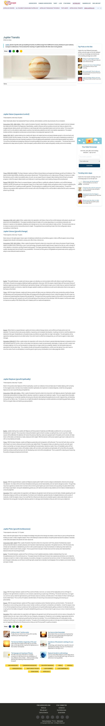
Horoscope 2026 (17, 668)
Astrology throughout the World (50, 8)
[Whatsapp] (13, 51)
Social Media (61, 712)
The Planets (64, 8)
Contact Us (62, 708)
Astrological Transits (76, 8)
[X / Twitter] (52, 717)
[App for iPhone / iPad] (62, 717)
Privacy (54, 721)
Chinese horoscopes (45, 3)
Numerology (87, 3)
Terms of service (43, 712)
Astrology (76, 3)
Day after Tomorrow (47, 665)
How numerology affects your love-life (92, 79)
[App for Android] (67, 717)
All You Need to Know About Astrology (27, 8)
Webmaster (60, 721)
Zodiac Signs (34, 671)
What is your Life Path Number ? (91, 183)
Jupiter (7, 45)
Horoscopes (33, 3)
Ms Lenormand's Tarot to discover (91, 72)
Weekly (60, 665)
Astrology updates (8, 8)
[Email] (21, 51)
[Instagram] (43, 717)
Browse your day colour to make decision (91, 201)
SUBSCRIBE (89, 165)
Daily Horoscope (13, 665)
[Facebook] (10, 51)
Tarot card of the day (33, 668)
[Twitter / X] (17, 51)
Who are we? (96, 3)
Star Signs (66, 3)
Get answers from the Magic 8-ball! (92, 195)
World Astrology (89, 8)
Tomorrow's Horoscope (29, 665)
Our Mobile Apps (61, 710)
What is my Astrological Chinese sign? (91, 60)
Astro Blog (46, 671)
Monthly (69, 665)
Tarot (55, 3)
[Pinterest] (57, 717)
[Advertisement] (52, 21)
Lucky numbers (48, 668)
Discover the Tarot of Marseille (92, 66)
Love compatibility (63, 668)
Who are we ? (43, 710)
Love (60, 3)
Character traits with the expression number (92, 189)
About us (43, 708)
